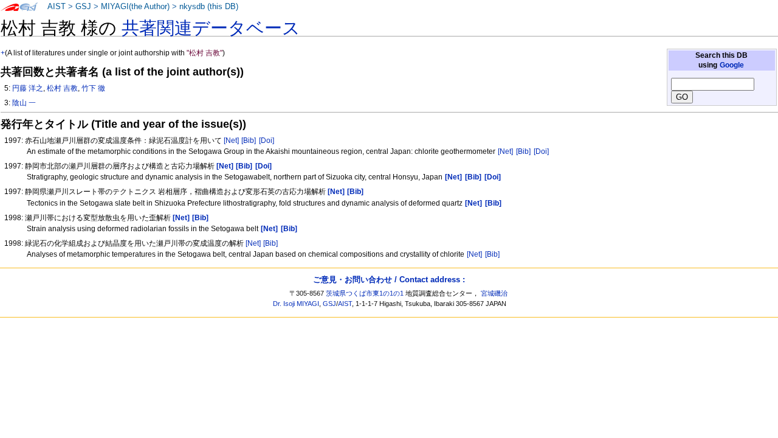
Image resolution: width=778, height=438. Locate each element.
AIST (56, 6)
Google (732, 65)
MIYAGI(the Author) (135, 6)
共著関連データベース (211, 28)
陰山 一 (24, 103)
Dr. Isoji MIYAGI (296, 303)
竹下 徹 (93, 88)
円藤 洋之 (27, 88)
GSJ (83, 6)
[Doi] (266, 140)
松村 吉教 (62, 88)
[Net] (231, 140)
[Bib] (248, 140)
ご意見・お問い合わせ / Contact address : (389, 279)
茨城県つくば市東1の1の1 (365, 293)
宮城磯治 (494, 293)
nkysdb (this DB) (208, 6)
